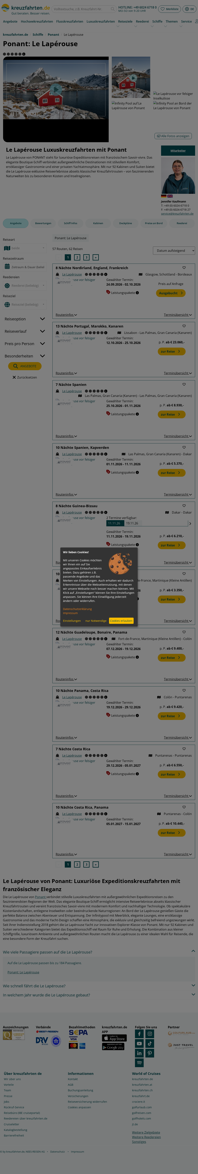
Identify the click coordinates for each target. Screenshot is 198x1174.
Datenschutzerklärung (77, 609)
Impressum (70, 613)
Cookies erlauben (121, 621)
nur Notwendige (96, 621)
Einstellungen (72, 621)
